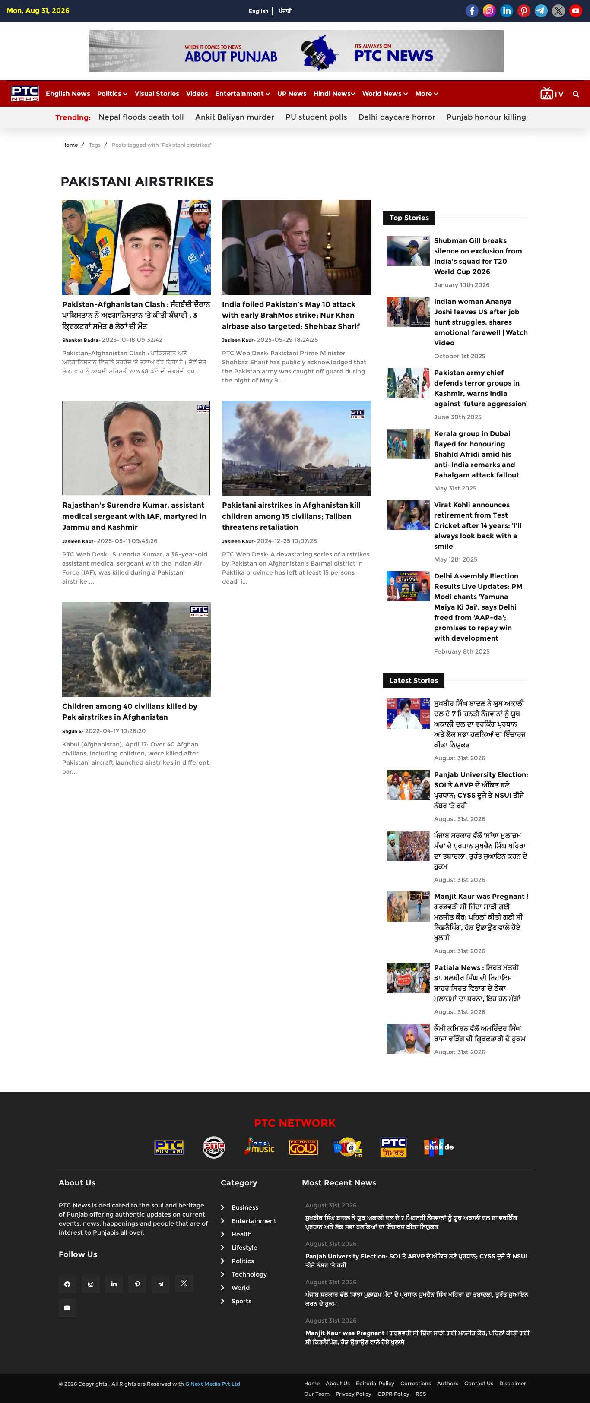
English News (68, 93)
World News (382, 93)
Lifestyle (244, 1247)
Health (242, 1234)
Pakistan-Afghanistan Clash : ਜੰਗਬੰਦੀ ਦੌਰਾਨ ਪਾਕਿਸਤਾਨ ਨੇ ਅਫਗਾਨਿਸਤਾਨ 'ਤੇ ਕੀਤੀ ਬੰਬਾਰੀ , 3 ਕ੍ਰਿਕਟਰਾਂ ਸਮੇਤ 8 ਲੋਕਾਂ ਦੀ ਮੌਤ (136, 315)
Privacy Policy (353, 1393)
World (241, 1288)
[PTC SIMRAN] (393, 1147)
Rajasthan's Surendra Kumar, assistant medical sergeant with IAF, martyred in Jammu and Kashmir (134, 516)
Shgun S (72, 731)
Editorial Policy (375, 1383)
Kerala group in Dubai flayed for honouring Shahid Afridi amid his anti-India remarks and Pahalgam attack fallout (476, 454)
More (424, 93)
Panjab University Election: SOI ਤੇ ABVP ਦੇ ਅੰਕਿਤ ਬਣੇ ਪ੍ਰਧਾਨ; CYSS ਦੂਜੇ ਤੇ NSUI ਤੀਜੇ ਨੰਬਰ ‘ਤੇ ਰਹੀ (481, 790)
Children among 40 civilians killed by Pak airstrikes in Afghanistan (129, 712)
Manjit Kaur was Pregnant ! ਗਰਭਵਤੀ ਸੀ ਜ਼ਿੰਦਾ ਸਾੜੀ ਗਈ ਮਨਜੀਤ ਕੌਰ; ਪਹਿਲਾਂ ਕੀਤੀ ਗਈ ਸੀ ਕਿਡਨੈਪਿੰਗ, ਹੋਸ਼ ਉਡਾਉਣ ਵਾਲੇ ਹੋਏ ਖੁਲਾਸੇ (481, 917)
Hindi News (332, 93)
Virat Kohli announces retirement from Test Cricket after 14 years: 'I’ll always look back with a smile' (478, 525)
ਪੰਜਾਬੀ (285, 11)
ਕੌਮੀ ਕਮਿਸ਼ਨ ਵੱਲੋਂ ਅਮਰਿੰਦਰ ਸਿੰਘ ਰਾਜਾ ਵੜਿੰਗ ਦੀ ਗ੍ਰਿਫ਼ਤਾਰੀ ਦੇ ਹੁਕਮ (480, 1033)
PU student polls (316, 117)
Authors (447, 1383)
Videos (197, 93)
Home (70, 145)
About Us (338, 1383)
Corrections (415, 1383)
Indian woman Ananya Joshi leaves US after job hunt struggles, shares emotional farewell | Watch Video (481, 322)
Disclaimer (512, 1383)
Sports (241, 1301)
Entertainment (240, 93)
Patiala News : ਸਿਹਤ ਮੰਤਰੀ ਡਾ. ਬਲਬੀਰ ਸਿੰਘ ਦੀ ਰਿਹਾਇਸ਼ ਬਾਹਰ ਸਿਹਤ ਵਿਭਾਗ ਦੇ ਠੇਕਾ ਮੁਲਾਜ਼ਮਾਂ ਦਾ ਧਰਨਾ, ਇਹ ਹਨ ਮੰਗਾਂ (477, 983)
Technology (249, 1274)
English (259, 11)
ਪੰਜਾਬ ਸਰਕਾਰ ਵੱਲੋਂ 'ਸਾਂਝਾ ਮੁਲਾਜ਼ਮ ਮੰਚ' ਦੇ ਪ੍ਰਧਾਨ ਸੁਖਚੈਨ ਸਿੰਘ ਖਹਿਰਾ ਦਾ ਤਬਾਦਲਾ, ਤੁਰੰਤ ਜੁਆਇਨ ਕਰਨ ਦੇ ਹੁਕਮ (480, 851)
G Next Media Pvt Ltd (212, 1384)
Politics (110, 93)
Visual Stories (157, 93)
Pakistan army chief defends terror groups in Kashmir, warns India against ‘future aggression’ (481, 388)
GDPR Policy (393, 1393)
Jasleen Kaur (238, 340)
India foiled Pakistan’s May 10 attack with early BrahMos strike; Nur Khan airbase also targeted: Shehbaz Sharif (291, 315)
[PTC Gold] (303, 1147)
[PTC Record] (214, 1147)
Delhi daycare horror (396, 117)
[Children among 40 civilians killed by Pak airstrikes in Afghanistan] (136, 649)
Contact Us (478, 1383)
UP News (292, 93)
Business (245, 1207)
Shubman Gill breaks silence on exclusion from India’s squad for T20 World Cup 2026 (478, 256)
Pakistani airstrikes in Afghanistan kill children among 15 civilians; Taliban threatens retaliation (291, 516)
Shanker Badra (80, 340)
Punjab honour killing (486, 117)
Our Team (317, 1393)
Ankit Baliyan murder (234, 117)
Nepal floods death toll (141, 117)
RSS (421, 1393)
